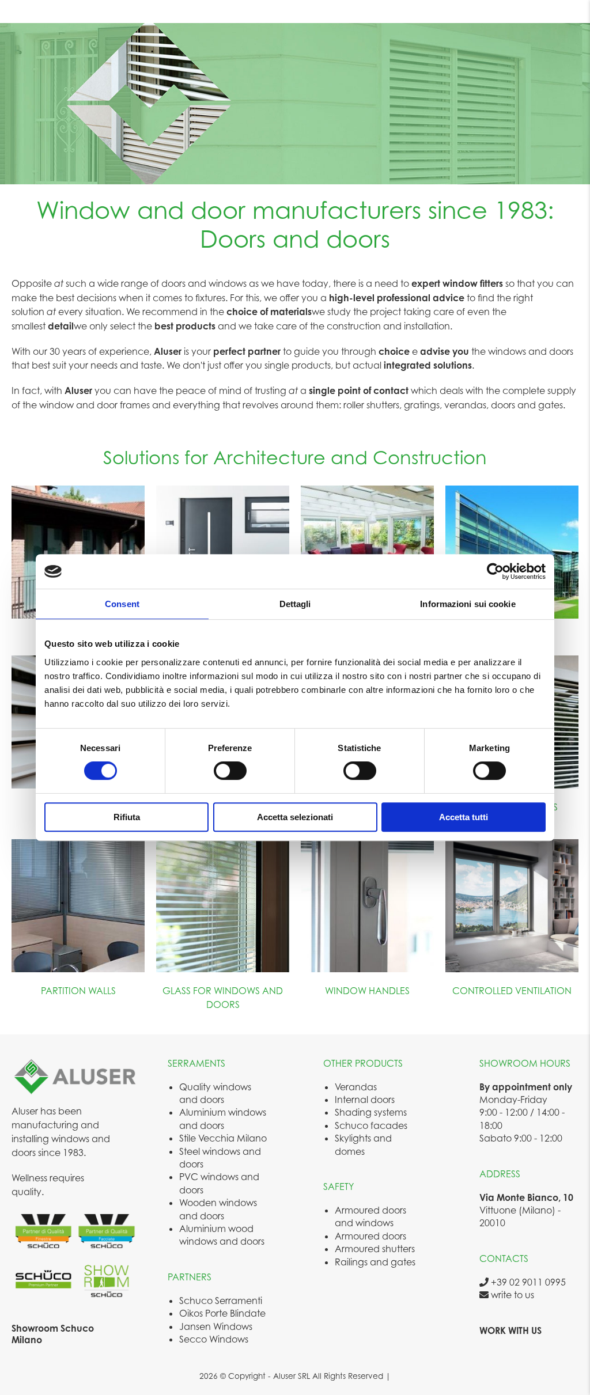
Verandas (356, 1087)
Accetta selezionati (295, 817)
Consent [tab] (122, 604)
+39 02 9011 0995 (527, 1282)
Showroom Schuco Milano (53, 1333)
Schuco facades (371, 1125)
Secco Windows (213, 1339)
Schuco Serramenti (220, 1300)
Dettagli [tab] (295, 604)
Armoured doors (370, 1236)
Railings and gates (375, 1262)
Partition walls (78, 990)
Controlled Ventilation (512, 990)
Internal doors (365, 1099)
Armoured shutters (375, 1248)
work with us (510, 1330)
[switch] (230, 770)
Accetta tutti (463, 817)
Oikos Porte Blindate (222, 1313)
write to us (511, 1295)
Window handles (367, 990)
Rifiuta (127, 817)
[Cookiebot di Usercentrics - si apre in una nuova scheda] (495, 571)
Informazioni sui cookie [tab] (467, 604)
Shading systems (371, 1112)
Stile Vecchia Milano (223, 1138)
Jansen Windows (215, 1326)
